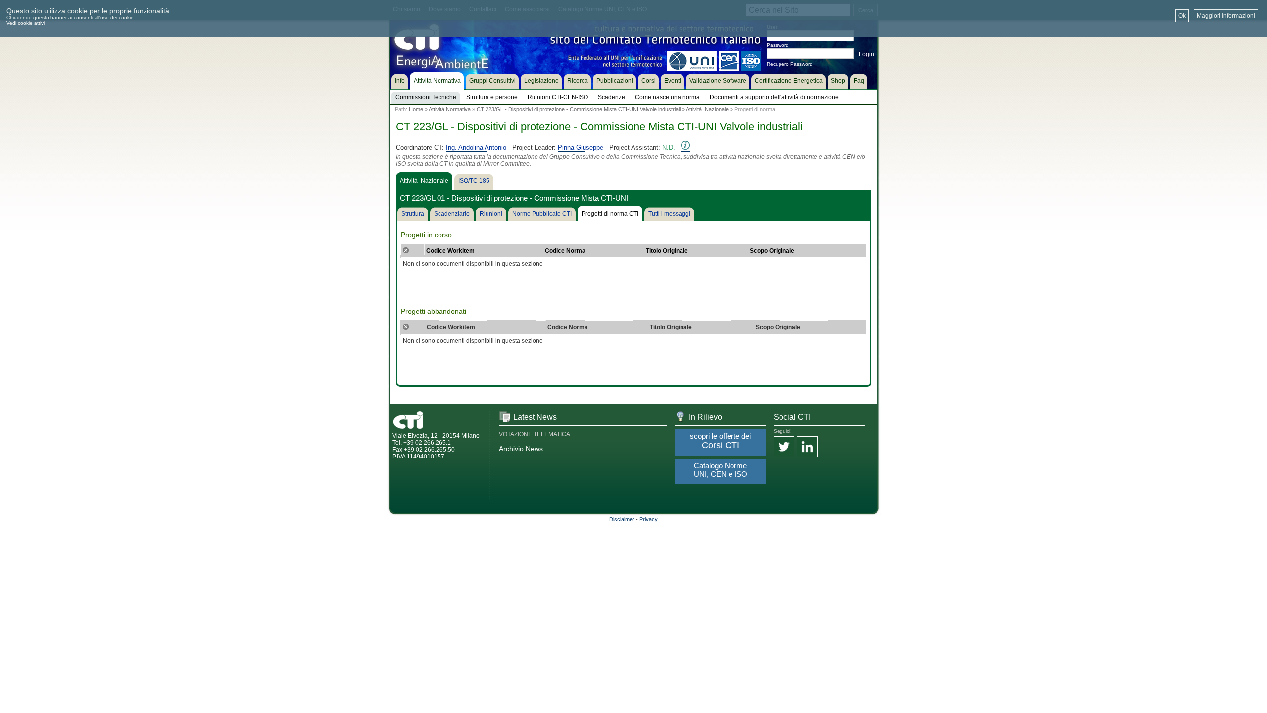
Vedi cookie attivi (25, 23)
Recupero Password (790, 64)
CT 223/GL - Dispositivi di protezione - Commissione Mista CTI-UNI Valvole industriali (579, 109)
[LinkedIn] (807, 447)
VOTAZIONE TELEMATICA (534, 434)
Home (416, 109)
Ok (1182, 15)
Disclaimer (621, 519)
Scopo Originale (772, 250)
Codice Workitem (450, 250)
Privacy (648, 519)
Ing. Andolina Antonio (476, 147)
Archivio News (521, 449)
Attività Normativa (450, 109)
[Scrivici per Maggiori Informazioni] (685, 148)
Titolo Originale (667, 250)
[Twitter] (784, 447)
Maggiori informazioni (1226, 15)
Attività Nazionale (707, 109)
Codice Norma (565, 250)
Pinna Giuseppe (580, 147)
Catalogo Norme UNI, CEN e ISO (720, 469)
